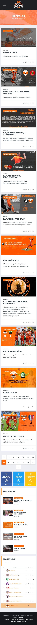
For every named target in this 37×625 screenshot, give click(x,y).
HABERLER (13, 619)
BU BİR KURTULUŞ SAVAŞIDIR (20, 536)
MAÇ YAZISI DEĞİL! (20, 525)
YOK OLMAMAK (19, 548)
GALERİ (19, 621)
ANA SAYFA (7, 619)
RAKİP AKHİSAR (10, 393)
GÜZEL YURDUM (10, 53)
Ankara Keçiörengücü (15, 583)
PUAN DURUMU (29, 619)
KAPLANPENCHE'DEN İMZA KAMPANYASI (15, 303)
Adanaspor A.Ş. (13, 605)
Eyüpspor (12, 570)
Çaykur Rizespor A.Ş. (15, 592)
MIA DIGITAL (21, 617)
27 (9, 462)
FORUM (24, 621)
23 (23, 457)
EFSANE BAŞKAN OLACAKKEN (20, 513)
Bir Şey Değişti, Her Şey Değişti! (23, 501)
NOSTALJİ (13, 621)
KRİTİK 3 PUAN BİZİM (12, 351)
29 (18, 462)
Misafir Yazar (18, 498)
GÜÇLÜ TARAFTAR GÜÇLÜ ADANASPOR (14, 134)
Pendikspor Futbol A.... (15, 601)
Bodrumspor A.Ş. (14, 579)
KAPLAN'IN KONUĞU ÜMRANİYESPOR (12, 177)
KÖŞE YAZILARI (20, 619)
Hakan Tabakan (19, 522)
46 (28, 462)
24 (28, 457)
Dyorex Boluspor (13, 588)
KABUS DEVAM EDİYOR (13, 436)
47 (33, 462)
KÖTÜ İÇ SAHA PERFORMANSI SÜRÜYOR (16, 93)
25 (33, 457)
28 (13, 462)
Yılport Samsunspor (14, 575)
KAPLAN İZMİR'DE (11, 260)
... (18, 457)
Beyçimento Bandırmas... (16, 596)
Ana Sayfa (15, 18)
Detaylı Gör (8, 562)
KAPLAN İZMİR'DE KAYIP (14, 219)
